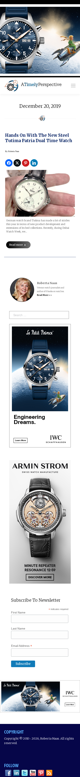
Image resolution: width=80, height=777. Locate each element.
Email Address (21, 646)
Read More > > (44, 295)
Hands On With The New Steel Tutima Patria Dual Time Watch (38, 138)
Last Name (18, 628)
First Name (18, 612)
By (12, 151)
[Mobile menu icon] (73, 85)
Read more (16, 244)
